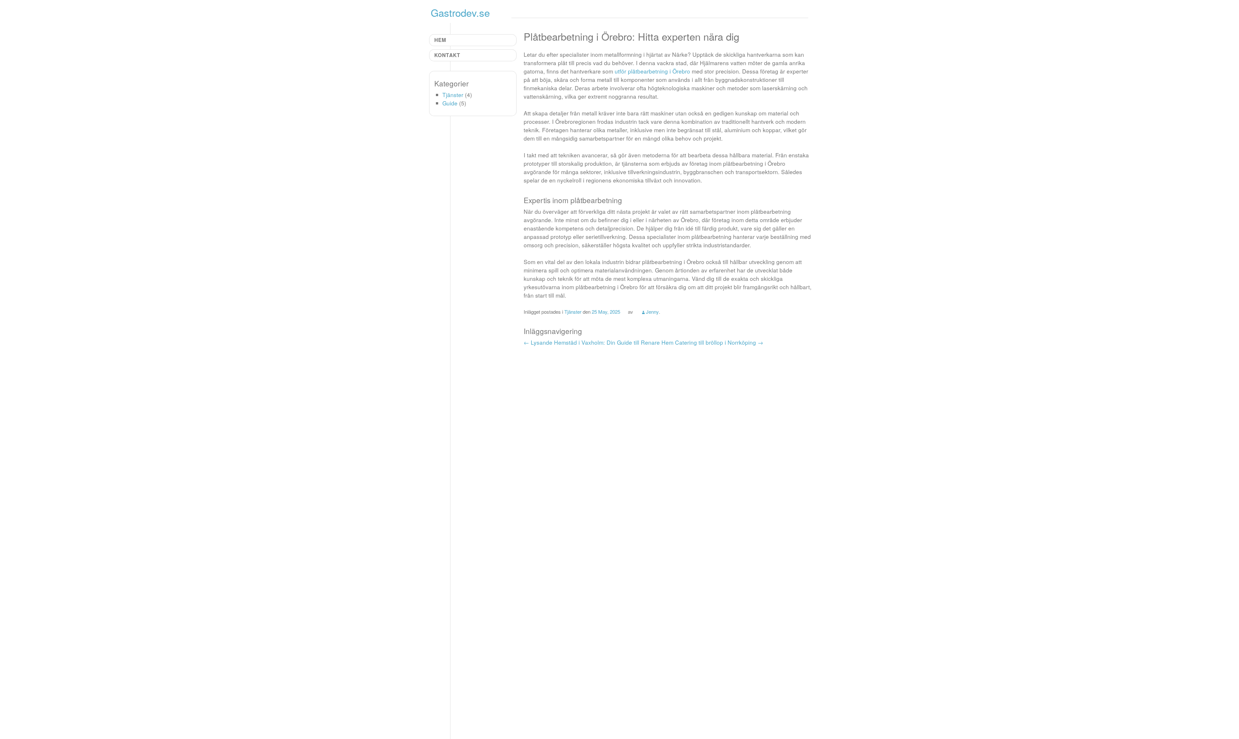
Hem (440, 40)
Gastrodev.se (460, 12)
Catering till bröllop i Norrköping (719, 342)
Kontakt (447, 55)
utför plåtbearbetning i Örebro (652, 71)
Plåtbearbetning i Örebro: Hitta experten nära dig (631, 36)
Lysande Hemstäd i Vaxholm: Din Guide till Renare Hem (598, 342)
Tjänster (572, 311)
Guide (450, 103)
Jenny (652, 311)
